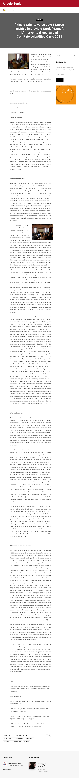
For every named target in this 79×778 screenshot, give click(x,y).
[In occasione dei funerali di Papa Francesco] (33, 767)
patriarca (7, 741)
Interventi (39, 19)
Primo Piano (17, 741)
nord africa (19, 738)
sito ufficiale (28, 81)
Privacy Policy (11, 765)
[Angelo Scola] (4, 10)
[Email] (4, 67)
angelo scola (8, 735)
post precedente (15, 81)
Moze (10, 769)
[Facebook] (4, 59)
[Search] (77, 10)
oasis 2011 (29, 738)
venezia (26, 741)
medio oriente (8, 738)
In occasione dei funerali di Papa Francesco (41, 765)
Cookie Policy (19, 765)
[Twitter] (4, 63)
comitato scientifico (22, 735)
